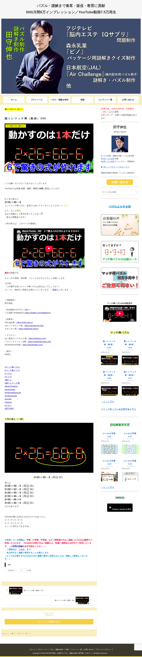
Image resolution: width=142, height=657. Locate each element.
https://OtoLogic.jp (25, 322)
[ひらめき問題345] (130, 479)
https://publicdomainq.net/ (39, 342)
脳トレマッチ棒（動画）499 (130, 344)
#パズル (8, 373)
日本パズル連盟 (108, 159)
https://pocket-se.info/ (34, 326)
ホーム (33, 649)
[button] (136, 192)
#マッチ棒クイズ (12, 370)
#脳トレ (8, 380)
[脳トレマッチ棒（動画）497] (130, 394)
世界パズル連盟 (108, 161)
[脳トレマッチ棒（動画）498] (109, 394)
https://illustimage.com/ (33, 345)
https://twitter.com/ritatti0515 (37, 313)
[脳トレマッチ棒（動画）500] (109, 363)
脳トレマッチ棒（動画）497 (130, 375)
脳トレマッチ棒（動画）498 (109, 375)
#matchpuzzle (11, 396)
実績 (55, 290)
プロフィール (42, 649)
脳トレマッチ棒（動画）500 (109, 344)
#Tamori (8, 402)
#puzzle (8, 399)
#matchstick (10, 389)
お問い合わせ (89, 649)
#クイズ (8, 377)
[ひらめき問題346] (109, 479)
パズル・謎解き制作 (56, 649)
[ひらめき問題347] (130, 452)
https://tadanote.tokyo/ (28, 329)
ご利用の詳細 (17, 546)
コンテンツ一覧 (76, 649)
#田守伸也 (9, 409)
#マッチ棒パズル (12, 367)
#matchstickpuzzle (13, 393)
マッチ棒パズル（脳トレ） (15, 109)
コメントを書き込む (49, 621)
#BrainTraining (11, 386)
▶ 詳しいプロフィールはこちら (115, 167)
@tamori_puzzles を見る (121, 509)
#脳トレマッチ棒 (12, 383)
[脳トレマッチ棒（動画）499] (130, 363)
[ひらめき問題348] (109, 452)
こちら (22, 549)
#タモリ (8, 405)
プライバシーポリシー (103, 649)
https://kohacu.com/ (37, 338)
